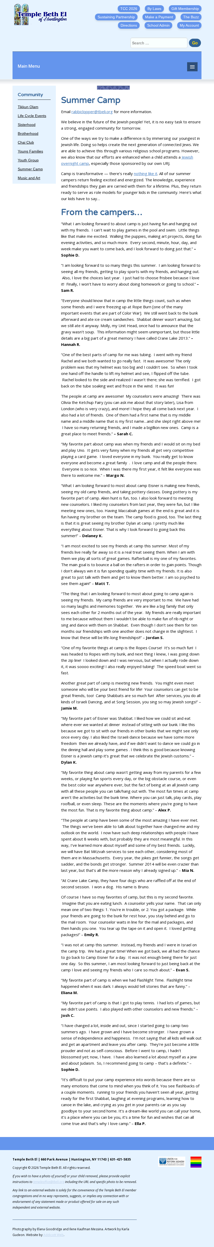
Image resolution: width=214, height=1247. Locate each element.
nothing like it (145, 173)
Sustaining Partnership (116, 17)
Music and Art (29, 178)
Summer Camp (30, 169)
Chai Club (26, 142)
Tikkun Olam (28, 107)
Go (195, 43)
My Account (189, 25)
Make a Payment (159, 17)
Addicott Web (53, 1235)
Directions (129, 25)
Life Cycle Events (32, 116)
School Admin (158, 25)
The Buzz (191, 17)
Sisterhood (26, 125)
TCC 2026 (128, 9)
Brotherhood (28, 133)
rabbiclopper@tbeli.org (92, 111)
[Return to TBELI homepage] (42, 14)
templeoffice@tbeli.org (48, 1182)
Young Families (30, 151)
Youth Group (28, 160)
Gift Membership (185, 9)
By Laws (154, 9)
